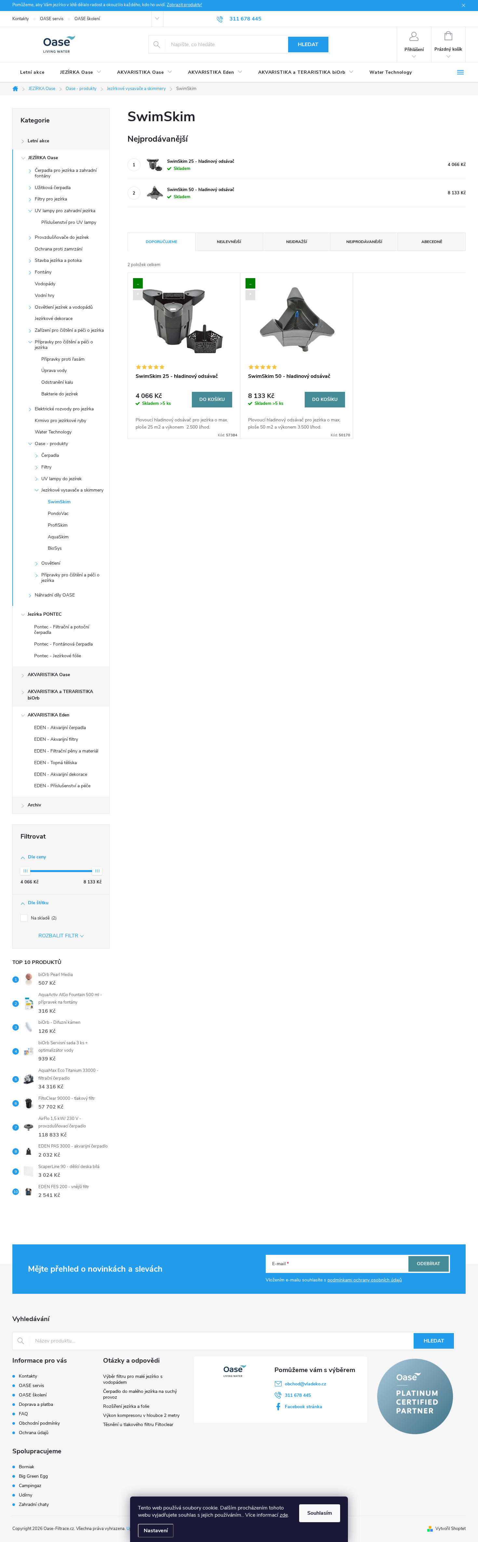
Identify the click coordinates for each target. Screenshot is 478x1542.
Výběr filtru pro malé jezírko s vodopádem (133, 1379)
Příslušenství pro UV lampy (68, 222)
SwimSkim (59, 502)
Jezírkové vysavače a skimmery (72, 490)
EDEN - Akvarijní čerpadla (60, 728)
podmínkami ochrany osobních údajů (364, 1280)
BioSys (55, 548)
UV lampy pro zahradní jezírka (65, 211)
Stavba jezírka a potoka (58, 260)
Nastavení (156, 1530)
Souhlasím (319, 1513)
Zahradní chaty (34, 1504)
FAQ (23, 1414)
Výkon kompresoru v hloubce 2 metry (141, 1415)
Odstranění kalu (57, 382)
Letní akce (38, 141)
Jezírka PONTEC (44, 614)
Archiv (34, 805)
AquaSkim (58, 537)
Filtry (46, 467)
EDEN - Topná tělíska (55, 763)
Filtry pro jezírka (51, 199)
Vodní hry (44, 295)
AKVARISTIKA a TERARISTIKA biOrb (60, 694)
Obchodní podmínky (39, 1423)
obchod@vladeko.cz (305, 1384)
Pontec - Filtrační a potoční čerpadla (61, 630)
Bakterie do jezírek (59, 394)
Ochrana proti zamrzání (58, 249)
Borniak (26, 1467)
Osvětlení (50, 563)
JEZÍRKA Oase (43, 158)
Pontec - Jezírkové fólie (57, 656)
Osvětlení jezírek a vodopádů (64, 307)
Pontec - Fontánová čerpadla (63, 644)
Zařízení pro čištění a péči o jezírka (69, 330)
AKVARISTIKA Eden (48, 715)
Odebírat (428, 1264)
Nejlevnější (229, 241)
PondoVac (58, 513)
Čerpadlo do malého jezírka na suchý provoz (140, 1394)
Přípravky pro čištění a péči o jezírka (64, 345)
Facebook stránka (303, 1407)
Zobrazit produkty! (184, 5)
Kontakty (20, 19)
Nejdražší (296, 241)
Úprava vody (54, 370)
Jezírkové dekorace (54, 318)
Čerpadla (50, 455)
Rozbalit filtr (58, 935)
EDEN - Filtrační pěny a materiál (66, 751)
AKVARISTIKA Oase (49, 675)
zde (284, 1515)
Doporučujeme (161, 241)
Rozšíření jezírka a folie (126, 1406)
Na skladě (43, 918)
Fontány (43, 272)
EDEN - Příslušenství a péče (62, 786)
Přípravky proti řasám (63, 359)
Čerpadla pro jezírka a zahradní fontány (66, 173)
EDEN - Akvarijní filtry (56, 739)
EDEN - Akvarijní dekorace (60, 774)
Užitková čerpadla (53, 188)
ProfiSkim (58, 525)
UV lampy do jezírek (61, 479)
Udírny (25, 1495)
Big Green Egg (33, 1476)
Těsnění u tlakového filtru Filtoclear (138, 1424)
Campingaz (30, 1485)
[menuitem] (32, 72)
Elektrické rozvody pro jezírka (64, 409)
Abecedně (431, 241)
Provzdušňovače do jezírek (62, 237)
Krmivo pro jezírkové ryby (60, 421)
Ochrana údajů (33, 1433)
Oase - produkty (51, 444)
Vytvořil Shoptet (450, 1529)
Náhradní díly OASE (55, 595)
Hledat (308, 44)
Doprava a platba (36, 1404)
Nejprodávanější (364, 241)
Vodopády (45, 284)
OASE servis (51, 19)
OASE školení (87, 19)
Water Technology (53, 432)
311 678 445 (298, 1395)
